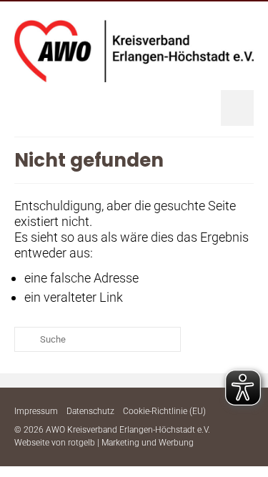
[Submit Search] (25, 339)
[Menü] (237, 108)
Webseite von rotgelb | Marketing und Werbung (104, 443)
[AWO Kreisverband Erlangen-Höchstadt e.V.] (134, 50)
